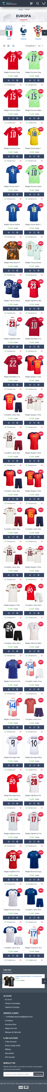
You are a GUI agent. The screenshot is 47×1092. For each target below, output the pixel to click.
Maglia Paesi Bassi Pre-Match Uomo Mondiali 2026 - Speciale (13, 263)
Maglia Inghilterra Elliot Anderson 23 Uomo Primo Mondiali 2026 (13, 339)
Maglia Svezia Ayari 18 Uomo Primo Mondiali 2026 (34, 148)
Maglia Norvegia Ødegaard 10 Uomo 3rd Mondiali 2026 (34, 757)
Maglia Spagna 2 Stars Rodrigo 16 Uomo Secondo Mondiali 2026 (34, 567)
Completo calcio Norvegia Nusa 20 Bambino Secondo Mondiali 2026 (13, 643)
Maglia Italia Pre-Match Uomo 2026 (34, 643)
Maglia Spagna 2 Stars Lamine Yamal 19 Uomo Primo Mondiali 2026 (34, 377)
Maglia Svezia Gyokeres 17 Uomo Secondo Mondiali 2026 (13, 224)
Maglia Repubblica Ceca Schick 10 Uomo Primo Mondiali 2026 (34, 339)
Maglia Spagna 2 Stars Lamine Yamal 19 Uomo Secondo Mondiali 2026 (34, 415)
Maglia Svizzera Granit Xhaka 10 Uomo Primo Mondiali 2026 (13, 148)
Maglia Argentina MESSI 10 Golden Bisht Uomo (28, 977)
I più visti (7, 970)
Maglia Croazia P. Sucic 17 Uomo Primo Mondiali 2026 (34, 948)
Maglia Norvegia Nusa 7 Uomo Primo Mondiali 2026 (13, 795)
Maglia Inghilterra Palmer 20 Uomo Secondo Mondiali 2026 (13, 872)
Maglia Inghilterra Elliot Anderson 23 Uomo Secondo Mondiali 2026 (34, 301)
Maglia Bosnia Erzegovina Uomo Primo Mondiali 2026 (34, 872)
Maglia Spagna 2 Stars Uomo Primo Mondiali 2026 (34, 453)
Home (21, 9)
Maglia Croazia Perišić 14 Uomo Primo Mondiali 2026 (13, 719)
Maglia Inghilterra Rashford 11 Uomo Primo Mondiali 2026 (13, 834)
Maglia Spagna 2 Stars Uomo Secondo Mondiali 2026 (13, 605)
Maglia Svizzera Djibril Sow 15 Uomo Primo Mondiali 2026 (13, 110)
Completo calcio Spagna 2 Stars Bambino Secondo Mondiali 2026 (13, 529)
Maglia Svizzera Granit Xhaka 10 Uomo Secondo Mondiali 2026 (34, 186)
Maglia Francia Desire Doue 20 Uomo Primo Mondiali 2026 (13, 301)
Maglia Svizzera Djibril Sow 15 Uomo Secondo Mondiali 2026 (34, 110)
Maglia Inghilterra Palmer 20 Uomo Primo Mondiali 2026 (34, 795)
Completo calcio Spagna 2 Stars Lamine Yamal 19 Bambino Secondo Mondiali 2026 (13, 453)
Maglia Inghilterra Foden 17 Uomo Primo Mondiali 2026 (34, 834)
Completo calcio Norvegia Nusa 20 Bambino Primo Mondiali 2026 (34, 605)
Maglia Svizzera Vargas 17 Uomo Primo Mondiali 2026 (13, 72)
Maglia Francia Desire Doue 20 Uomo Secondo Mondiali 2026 (34, 263)
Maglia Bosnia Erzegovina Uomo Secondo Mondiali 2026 (13, 910)
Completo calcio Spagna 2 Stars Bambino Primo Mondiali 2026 (13, 491)
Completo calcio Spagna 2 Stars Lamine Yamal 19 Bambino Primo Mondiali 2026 (13, 415)
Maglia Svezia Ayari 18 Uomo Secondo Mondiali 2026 (34, 224)
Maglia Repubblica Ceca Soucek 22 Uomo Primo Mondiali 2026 (13, 377)
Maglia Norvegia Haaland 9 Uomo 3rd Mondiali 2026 (13, 757)
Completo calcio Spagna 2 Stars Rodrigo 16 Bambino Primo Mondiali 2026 (34, 529)
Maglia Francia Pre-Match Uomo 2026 (13, 681)
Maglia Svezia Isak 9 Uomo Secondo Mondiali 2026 (13, 186)
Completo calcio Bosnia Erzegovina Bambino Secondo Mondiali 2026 (13, 948)
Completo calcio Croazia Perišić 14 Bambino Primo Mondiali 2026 (34, 681)
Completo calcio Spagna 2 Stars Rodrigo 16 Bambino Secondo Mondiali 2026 (13, 567)
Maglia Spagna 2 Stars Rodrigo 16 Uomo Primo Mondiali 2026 (34, 491)
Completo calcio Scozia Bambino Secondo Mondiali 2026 (34, 719)
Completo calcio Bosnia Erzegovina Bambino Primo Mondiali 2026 (34, 910)
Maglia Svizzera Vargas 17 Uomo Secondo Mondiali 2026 (34, 72)
